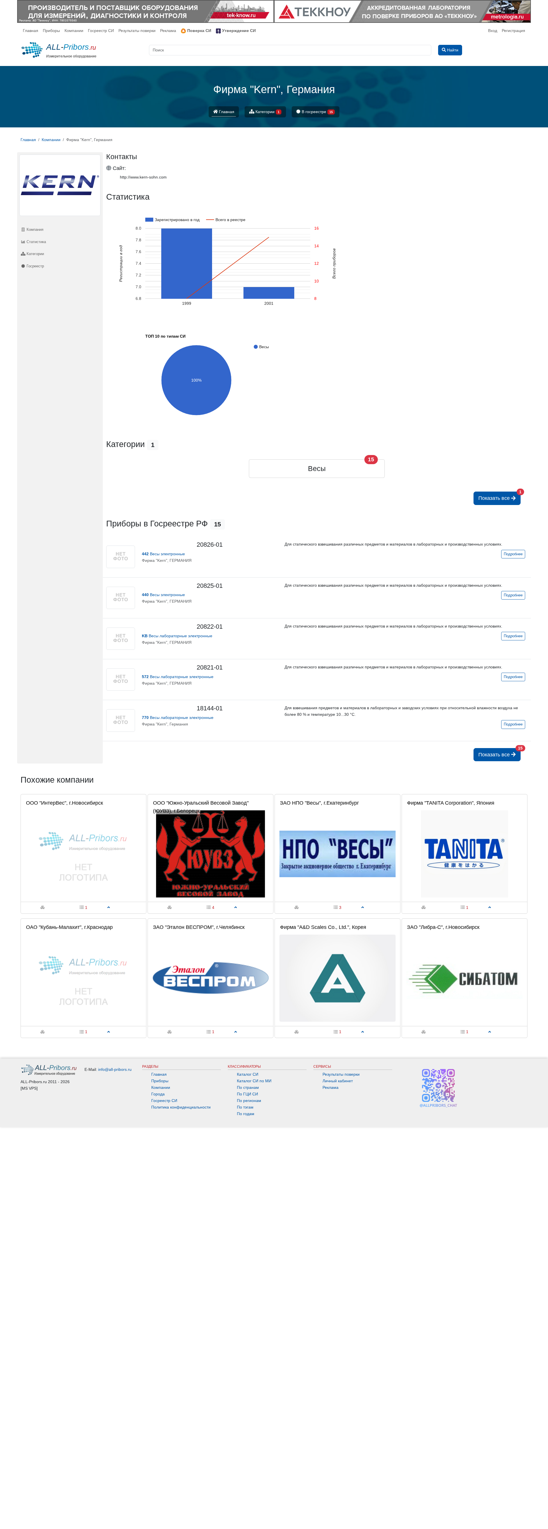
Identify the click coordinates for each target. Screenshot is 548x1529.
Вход (492, 30)
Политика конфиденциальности (181, 1107)
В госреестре (317, 111)
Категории (266, 111)
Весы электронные (163, 554)
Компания (34, 229)
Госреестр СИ (101, 30)
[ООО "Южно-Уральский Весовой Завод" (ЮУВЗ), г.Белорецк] (210, 853)
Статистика (35, 242)
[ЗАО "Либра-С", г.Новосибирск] (464, 978)
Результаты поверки (137, 30)
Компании (74, 30)
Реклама (168, 30)
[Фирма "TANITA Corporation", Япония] (464, 853)
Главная (30, 30)
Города (158, 1094)
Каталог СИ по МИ (254, 1081)
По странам (248, 1087)
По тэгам (245, 1107)
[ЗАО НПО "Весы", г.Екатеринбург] (337, 853)
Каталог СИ (247, 1074)
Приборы (51, 30)
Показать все (499, 496)
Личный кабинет (338, 1081)
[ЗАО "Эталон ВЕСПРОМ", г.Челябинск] (210, 978)
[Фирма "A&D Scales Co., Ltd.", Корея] (337, 978)
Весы (317, 468)
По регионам (249, 1100)
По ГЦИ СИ (247, 1094)
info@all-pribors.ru (115, 1069)
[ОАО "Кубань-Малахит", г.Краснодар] (83, 978)
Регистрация (513, 30)
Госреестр (34, 266)
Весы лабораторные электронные (177, 636)
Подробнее (513, 554)
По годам (245, 1113)
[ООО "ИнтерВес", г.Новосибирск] (83, 853)
